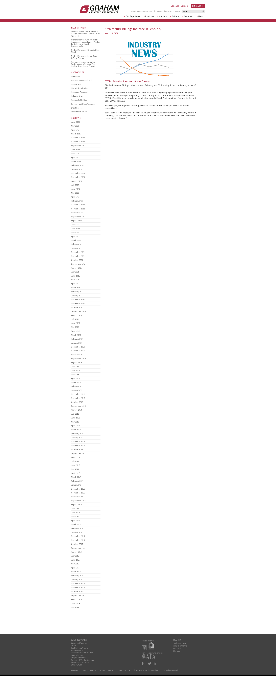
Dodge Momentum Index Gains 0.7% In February (84, 57)
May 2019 (75, 374)
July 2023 (75, 185)
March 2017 (76, 477)
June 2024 (75, 149)
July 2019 (75, 366)
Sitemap (176, 651)
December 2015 (78, 536)
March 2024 (76, 161)
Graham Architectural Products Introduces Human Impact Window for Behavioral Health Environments (85, 42)
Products (149, 16)
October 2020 (77, 307)
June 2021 (75, 276)
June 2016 (75, 512)
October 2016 (77, 496)
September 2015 (78, 548)
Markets (163, 16)
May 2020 (75, 327)
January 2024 (76, 169)
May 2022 (75, 232)
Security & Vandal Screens (82, 660)
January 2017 (76, 485)
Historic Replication (79, 88)
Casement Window (79, 643)
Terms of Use (123, 670)
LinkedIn (155, 663)
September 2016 (78, 500)
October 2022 (77, 212)
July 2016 (75, 508)
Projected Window (79, 657)
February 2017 (77, 481)
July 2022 (75, 224)
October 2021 (77, 260)
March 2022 (76, 240)
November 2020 (78, 303)
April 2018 (75, 425)
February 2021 (77, 291)
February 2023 (77, 201)
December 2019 (78, 346)
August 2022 (76, 220)
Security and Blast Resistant (83, 104)
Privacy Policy (107, 670)
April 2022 (75, 236)
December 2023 (78, 173)
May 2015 (75, 563)
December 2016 (78, 489)
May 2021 (75, 279)
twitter (149, 663)
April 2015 (75, 567)
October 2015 (77, 544)
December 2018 (78, 394)
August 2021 (76, 268)
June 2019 (75, 370)
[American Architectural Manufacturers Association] (145, 649)
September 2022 (78, 216)
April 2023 (75, 196)
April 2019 (75, 378)
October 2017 (77, 449)
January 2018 (76, 437)
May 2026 (75, 126)
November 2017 (78, 445)
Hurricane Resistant (79, 92)
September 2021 (78, 264)
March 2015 (76, 571)
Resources (188, 16)
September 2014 (78, 595)
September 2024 (78, 145)
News (201, 16)
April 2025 (75, 130)
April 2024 (75, 157)
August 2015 (76, 552)
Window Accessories (80, 662)
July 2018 (75, 414)
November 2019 (78, 350)
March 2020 (76, 335)
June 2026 (75, 122)
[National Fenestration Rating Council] (152, 649)
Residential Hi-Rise (79, 100)
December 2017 (78, 441)
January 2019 (76, 390)
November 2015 (78, 540)
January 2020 (76, 343)
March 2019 (76, 382)
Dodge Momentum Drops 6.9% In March (85, 51)
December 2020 (78, 299)
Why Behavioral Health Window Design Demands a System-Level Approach (85, 33)
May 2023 (75, 193)
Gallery (175, 16)
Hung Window (77, 655)
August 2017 (76, 457)
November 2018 (78, 398)
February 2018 (77, 433)
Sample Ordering (180, 645)
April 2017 (75, 473)
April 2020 (75, 331)
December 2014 (78, 583)
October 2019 (77, 354)
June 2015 (75, 560)
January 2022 (76, 248)
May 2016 (75, 516)
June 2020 (75, 323)
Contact (175, 5)
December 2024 (78, 137)
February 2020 (77, 339)
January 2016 (76, 532)
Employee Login (179, 643)
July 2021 (75, 271)
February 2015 (77, 575)
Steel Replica (77, 108)
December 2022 (78, 204)
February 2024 (77, 165)
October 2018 (77, 402)
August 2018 (76, 410)
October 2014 (77, 591)
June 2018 (75, 417)
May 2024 (75, 153)
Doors (73, 645)
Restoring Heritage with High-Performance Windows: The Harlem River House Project (84, 64)
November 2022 (78, 208)
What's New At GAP (79, 111)
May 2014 (75, 607)
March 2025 (76, 133)
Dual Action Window (79, 648)
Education (75, 76)
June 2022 (75, 228)
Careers (184, 5)
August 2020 (76, 315)
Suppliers (177, 648)
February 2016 (77, 528)
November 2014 (78, 587)
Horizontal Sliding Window (82, 652)
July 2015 (75, 556)
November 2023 (78, 177)
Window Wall (76, 664)
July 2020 (75, 319)
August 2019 (76, 362)
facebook (144, 663)
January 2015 (76, 579)
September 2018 (78, 406)
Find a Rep (197, 5)
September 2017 (78, 453)
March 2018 (76, 429)
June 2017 (75, 465)
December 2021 (78, 252)
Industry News (77, 96)
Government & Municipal (81, 80)
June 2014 (75, 603)
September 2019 (78, 358)
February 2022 (77, 244)
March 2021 (76, 287)
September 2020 (78, 311)
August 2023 (76, 181)
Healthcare (76, 84)
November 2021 (78, 256)
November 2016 (78, 492)
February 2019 (77, 386)
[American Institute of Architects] (149, 658)
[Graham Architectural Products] (95, 8)
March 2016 (76, 524)
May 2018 (75, 421)
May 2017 (75, 469)
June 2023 (75, 189)
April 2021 (75, 283)
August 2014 (76, 599)
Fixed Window (77, 650)
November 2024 (78, 141)
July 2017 (75, 461)
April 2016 (75, 520)
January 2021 (76, 295)
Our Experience (133, 16)
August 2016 (76, 504)
